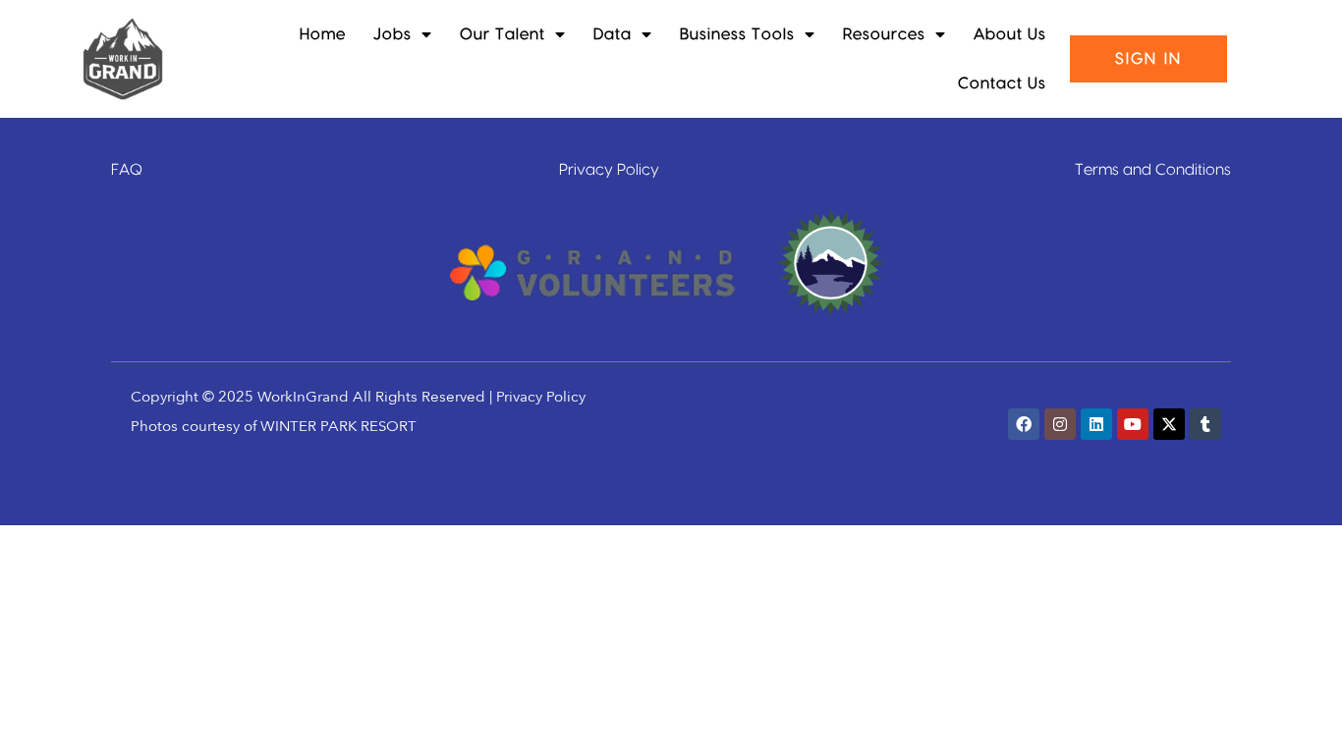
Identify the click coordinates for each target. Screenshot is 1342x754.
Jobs (392, 34)
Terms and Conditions (1153, 170)
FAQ (126, 170)
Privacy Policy (609, 170)
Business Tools (737, 34)
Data (612, 34)
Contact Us (1002, 83)
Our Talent (502, 34)
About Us (1010, 34)
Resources (884, 34)
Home (323, 34)
